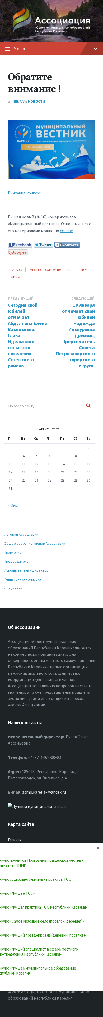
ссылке (66, 230)
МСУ (84, 270)
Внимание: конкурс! (25, 192)
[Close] (98, 848)
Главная (14, 839)
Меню (19, 48)
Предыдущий (21, 298)
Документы (13, 588)
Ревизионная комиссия (22, 579)
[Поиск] (88, 406)
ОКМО (15, 277)
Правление (13, 552)
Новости (36, 101)
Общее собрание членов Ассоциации (34, 543)
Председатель (16, 561)
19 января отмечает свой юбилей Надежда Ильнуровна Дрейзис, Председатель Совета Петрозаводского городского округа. (75, 335)
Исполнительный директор (26, 570)
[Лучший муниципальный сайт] (38, 806)
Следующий (83, 298)
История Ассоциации (21, 534)
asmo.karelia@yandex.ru (44, 792)
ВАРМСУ (17, 270)
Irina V (19, 101)
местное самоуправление (52, 270)
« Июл (13, 505)
